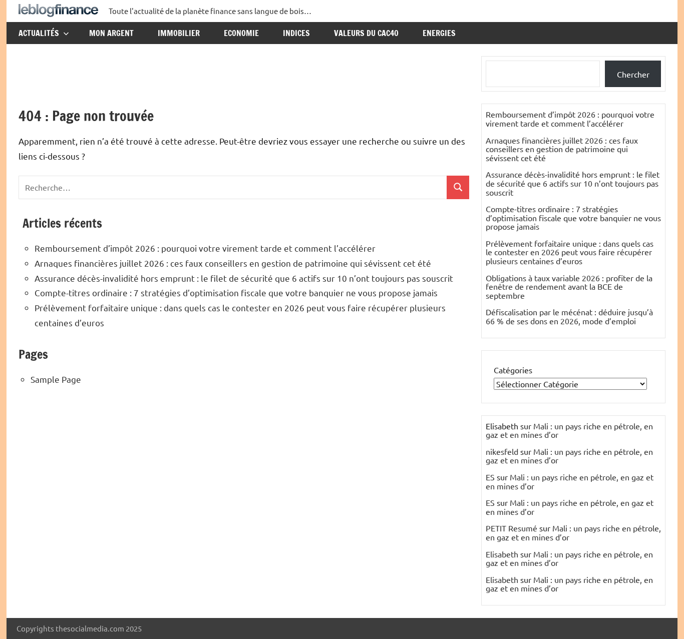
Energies (439, 33)
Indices (296, 33)
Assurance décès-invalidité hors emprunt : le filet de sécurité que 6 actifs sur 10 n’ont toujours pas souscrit (244, 278)
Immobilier (179, 33)
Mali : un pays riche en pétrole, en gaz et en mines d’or (569, 430)
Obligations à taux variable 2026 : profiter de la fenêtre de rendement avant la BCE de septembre (569, 286)
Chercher (633, 74)
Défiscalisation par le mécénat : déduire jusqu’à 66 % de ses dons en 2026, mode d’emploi (569, 316)
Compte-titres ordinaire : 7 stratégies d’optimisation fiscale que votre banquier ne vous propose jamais (236, 292)
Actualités (39, 33)
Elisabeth (502, 554)
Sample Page (56, 379)
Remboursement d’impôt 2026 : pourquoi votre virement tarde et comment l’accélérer (205, 248)
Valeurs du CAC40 (366, 33)
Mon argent (111, 33)
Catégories (513, 370)
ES (490, 477)
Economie (241, 33)
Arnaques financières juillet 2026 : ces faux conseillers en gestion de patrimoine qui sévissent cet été (233, 263)
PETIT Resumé (511, 528)
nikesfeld (502, 451)
